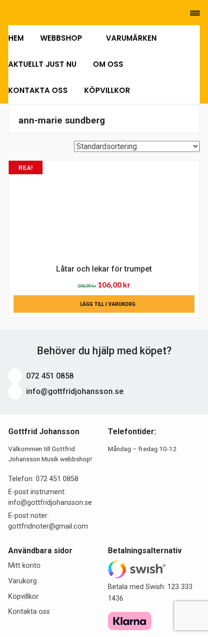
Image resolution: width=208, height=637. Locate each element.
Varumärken (131, 38)
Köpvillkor (107, 90)
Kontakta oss (38, 90)
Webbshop (62, 38)
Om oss (108, 64)
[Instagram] (51, 13)
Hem (16, 38)
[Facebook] (38, 13)
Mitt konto (24, 565)
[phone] (10, 13)
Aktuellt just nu (42, 64)
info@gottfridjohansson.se (73, 391)
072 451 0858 (49, 375)
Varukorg (22, 581)
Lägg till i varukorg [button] (107, 304)
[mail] (24, 13)
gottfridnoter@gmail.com (48, 526)
